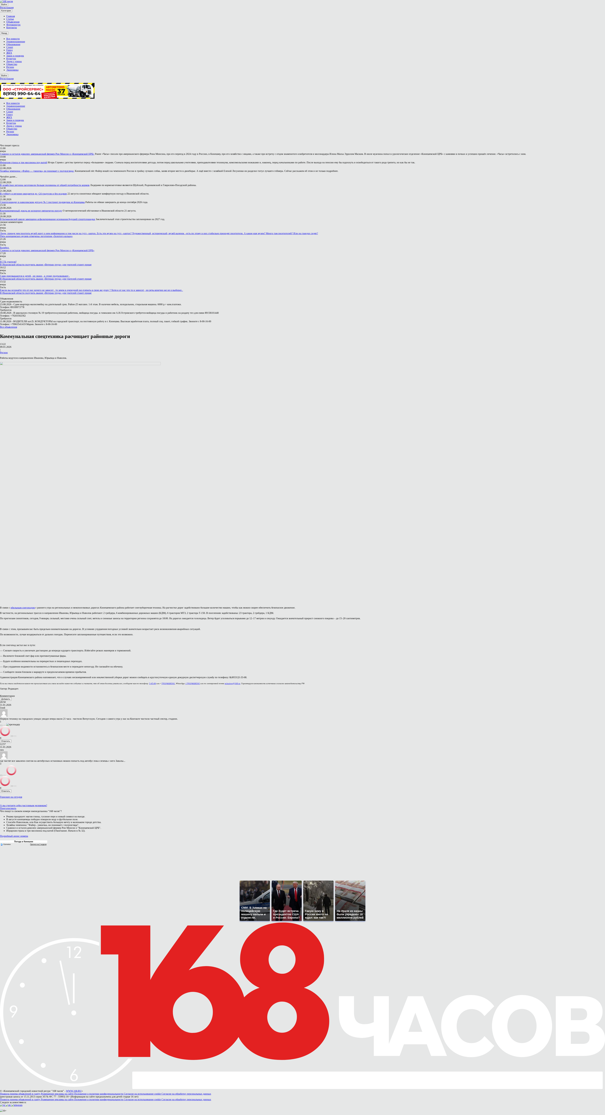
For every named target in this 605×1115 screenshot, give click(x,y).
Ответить (5, 741)
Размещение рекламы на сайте (57, 1093)
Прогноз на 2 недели (38, 844)
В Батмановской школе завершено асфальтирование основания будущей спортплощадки (47, 219)
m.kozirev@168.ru (232, 683)
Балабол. (4, 247)
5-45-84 (152, 683)
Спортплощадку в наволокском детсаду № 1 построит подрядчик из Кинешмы (42, 202)
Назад (4, 33)
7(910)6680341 (168, 683)
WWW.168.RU (74, 1091)
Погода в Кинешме (23, 841)
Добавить (5, 699)
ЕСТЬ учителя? (8, 261)
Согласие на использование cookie (142, 1093)
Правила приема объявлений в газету (20, 1093)
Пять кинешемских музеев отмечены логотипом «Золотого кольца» (36, 236)
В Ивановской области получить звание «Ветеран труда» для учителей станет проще (46, 264)
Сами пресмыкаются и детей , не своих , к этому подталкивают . (35, 276)
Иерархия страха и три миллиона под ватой (23, 162)
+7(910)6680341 (192, 683)
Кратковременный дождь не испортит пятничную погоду (31, 210)
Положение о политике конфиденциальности (99, 1093)
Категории (6, 10)
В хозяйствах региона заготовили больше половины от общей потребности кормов (44, 185)
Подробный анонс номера (14, 836)
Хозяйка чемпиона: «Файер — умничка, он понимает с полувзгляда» (37, 171)
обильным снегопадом (23, 607)
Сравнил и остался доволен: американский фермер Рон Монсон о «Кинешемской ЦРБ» (47, 154)
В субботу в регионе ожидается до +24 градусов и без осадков (33, 193)
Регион (4, 352)
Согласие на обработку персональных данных (186, 1093)
